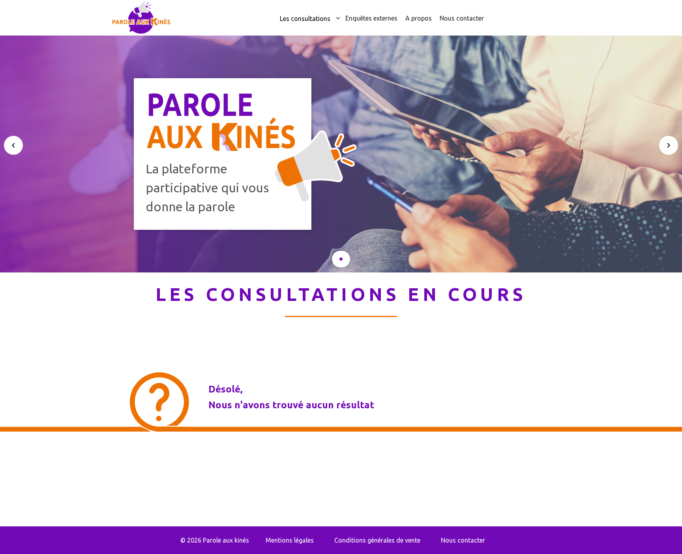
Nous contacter (462, 18)
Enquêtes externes (371, 18)
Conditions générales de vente (377, 540)
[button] (341, 259)
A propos (418, 18)
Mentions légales (290, 540)
